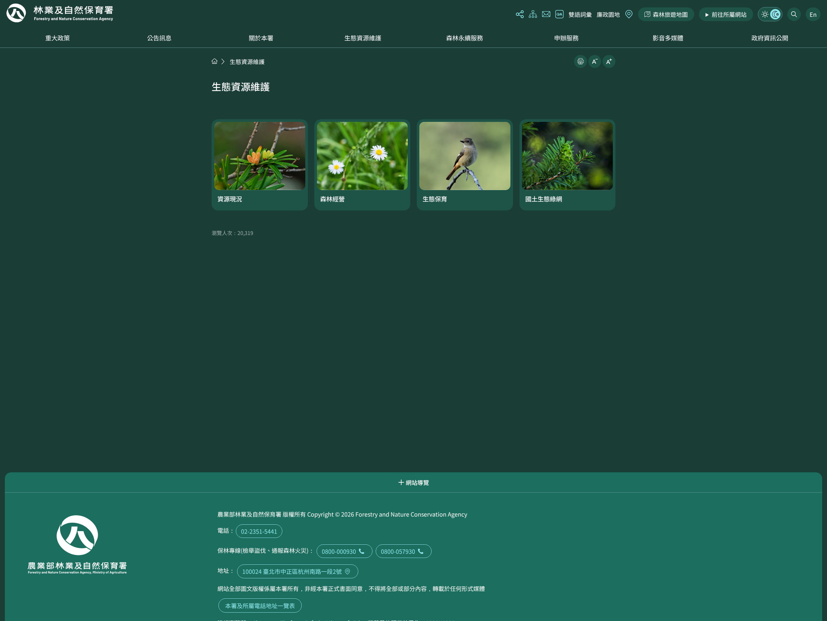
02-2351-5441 (259, 531)
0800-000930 (339, 551)
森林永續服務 (464, 37)
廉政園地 (608, 14)
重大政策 (57, 37)
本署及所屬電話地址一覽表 (260, 605)
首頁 (214, 61)
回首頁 (59, 13)
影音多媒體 (668, 37)
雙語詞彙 (580, 14)
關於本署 (261, 37)
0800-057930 (398, 551)
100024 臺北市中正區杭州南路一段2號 (292, 571)
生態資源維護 (362, 37)
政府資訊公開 (769, 37)
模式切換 (770, 14)
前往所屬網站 (729, 14)
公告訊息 (159, 37)
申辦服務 (566, 37)
